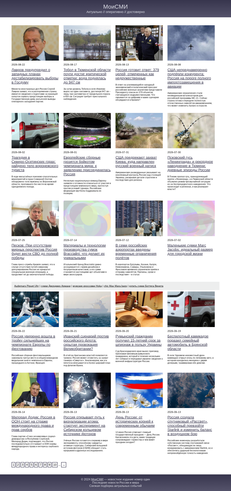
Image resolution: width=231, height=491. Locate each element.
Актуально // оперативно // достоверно (115, 12)
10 (54, 464)
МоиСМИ (115, 6)
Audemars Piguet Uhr (26, 285)
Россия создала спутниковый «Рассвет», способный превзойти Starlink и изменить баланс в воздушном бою (189, 425)
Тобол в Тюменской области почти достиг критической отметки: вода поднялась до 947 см (87, 76)
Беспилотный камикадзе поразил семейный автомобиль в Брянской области (187, 342)
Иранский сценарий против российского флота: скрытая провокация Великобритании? (86, 342)
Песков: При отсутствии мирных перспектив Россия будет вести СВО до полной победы (35, 251)
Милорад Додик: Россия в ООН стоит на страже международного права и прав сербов (33, 423)
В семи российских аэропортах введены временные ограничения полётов (136, 251)
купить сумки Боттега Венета (146, 285)
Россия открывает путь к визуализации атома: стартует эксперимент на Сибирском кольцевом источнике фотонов (84, 425)
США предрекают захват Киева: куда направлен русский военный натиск (136, 161)
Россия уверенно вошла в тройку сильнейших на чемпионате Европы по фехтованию (33, 342)
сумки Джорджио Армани (56, 285)
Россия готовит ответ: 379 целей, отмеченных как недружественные (137, 74)
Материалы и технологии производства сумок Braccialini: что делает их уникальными (85, 251)
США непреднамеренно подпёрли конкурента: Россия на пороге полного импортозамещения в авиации (189, 78)
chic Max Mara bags (115, 285)
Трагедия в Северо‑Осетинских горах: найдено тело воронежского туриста (35, 163)
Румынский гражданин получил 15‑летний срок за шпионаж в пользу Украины (139, 340)
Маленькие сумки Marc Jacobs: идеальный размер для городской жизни (190, 249)
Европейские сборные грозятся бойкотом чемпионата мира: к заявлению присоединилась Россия (87, 165)
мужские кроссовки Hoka (87, 285)
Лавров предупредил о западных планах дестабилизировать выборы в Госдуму (35, 76)
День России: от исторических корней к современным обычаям (135, 421)
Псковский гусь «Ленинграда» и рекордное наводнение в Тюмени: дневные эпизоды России (190, 163)
